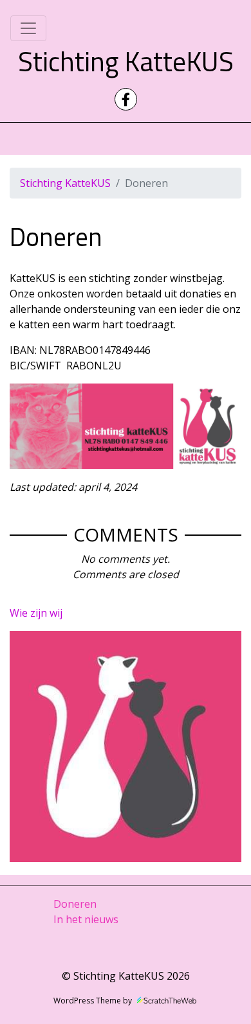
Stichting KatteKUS (126, 61)
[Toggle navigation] (28, 28)
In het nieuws (85, 919)
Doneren (75, 904)
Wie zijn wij (36, 613)
